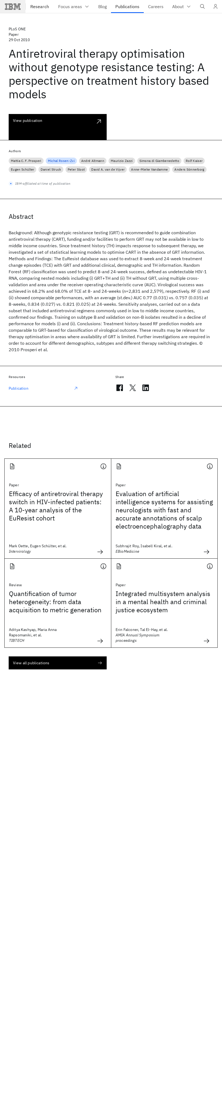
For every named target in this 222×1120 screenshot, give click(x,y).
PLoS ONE (17, 29)
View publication (28, 120)
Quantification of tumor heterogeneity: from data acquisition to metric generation (55, 602)
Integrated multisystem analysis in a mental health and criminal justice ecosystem (163, 602)
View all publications (31, 662)
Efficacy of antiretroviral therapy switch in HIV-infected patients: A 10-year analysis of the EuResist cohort (56, 506)
